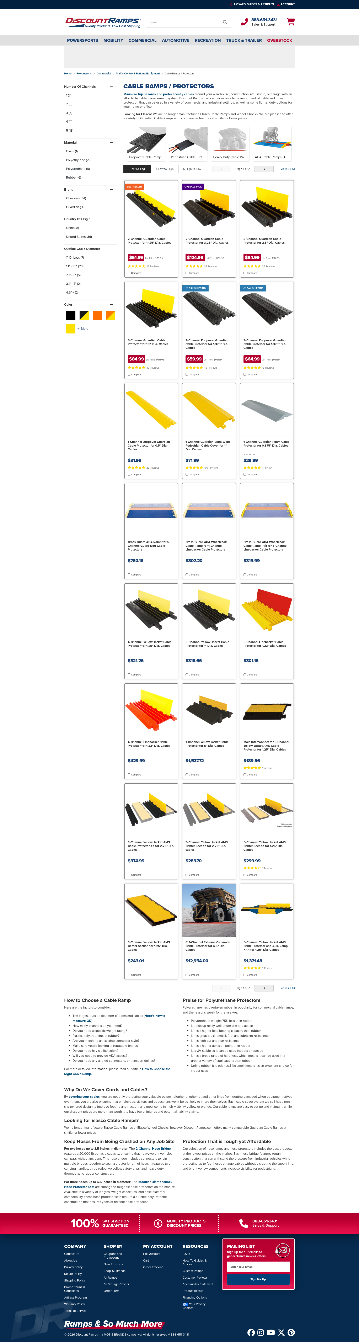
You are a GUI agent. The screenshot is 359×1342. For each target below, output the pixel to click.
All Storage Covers (116, 1284)
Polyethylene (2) (78, 160)
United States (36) (79, 236)
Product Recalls (193, 1291)
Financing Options (195, 1297)
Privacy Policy (73, 1267)
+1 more (83, 328)
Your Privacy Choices (194, 1306)
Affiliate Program (75, 1297)
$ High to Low (192, 169)
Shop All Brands (114, 1271)
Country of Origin (77, 219)
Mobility (113, 40)
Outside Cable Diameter (82, 248)
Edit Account (151, 1254)
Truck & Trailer (244, 40)
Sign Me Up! (258, 1279)
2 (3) (69, 104)
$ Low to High (165, 169)
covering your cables (84, 1096)
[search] (225, 22)
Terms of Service (75, 1311)
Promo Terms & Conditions (74, 1289)
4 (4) (69, 121)
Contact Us (71, 1254)
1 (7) (68, 95)
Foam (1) (72, 151)
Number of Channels (80, 86)
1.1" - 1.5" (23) (75, 266)
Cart (146, 1260)
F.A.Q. (186, 1254)
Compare (136, 273)
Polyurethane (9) (78, 168)
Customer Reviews (195, 1277)
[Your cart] (291, 23)
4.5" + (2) (72, 292)
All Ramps (110, 1277)
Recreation (208, 40)
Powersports (82, 40)
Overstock (279, 40)
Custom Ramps (193, 1271)
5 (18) (69, 130)
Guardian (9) (75, 207)
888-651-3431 (264, 20)
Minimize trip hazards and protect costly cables (158, 94)
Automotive (175, 40)
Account (287, 4)
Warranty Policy (74, 1304)
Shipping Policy (74, 1280)
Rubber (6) (73, 177)
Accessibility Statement (198, 1284)
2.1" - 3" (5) (73, 275)
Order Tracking (153, 1267)
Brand (68, 189)
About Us (70, 1260)
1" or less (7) (75, 257)
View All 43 (287, 169)
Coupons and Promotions (113, 1256)
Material (70, 142)
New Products (113, 1264)
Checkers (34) (76, 198)
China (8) (72, 227)
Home (67, 73)
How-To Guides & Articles (254, 4)
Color (68, 304)
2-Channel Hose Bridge (153, 1148)
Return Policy (73, 1274)
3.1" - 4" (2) (73, 283)
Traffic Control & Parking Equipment (138, 73)
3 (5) (69, 112)
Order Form (111, 1291)
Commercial (143, 40)
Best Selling (137, 169)
